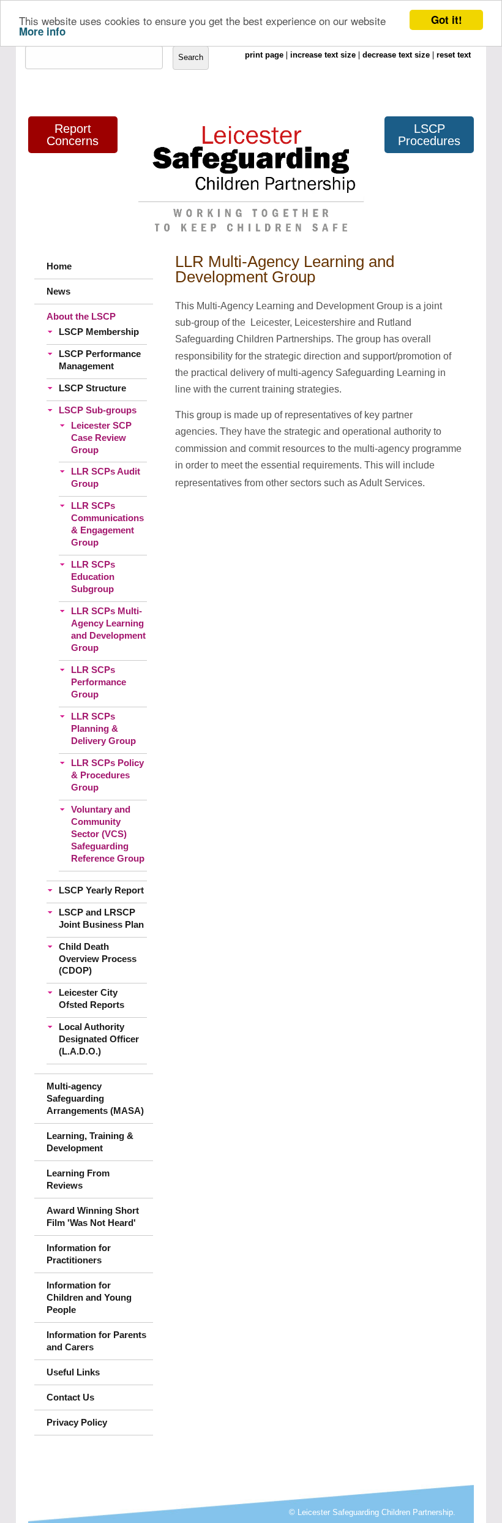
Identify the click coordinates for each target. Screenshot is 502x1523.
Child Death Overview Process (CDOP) (98, 958)
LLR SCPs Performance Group (98, 681)
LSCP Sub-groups (98, 410)
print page (264, 54)
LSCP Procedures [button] (429, 135)
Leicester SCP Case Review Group (101, 437)
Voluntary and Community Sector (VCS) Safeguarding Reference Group (107, 833)
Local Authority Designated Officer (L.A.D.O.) (99, 1038)
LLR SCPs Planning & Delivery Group (103, 728)
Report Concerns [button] (73, 135)
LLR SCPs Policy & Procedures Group (107, 775)
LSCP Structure (92, 388)
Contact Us (70, 1397)
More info (42, 31)
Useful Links (73, 1372)
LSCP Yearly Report (101, 890)
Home (59, 266)
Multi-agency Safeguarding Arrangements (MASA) (95, 1098)
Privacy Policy (77, 1422)
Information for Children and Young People (89, 1297)
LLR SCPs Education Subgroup (93, 576)
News (58, 291)
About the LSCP (81, 316)
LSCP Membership (99, 331)
